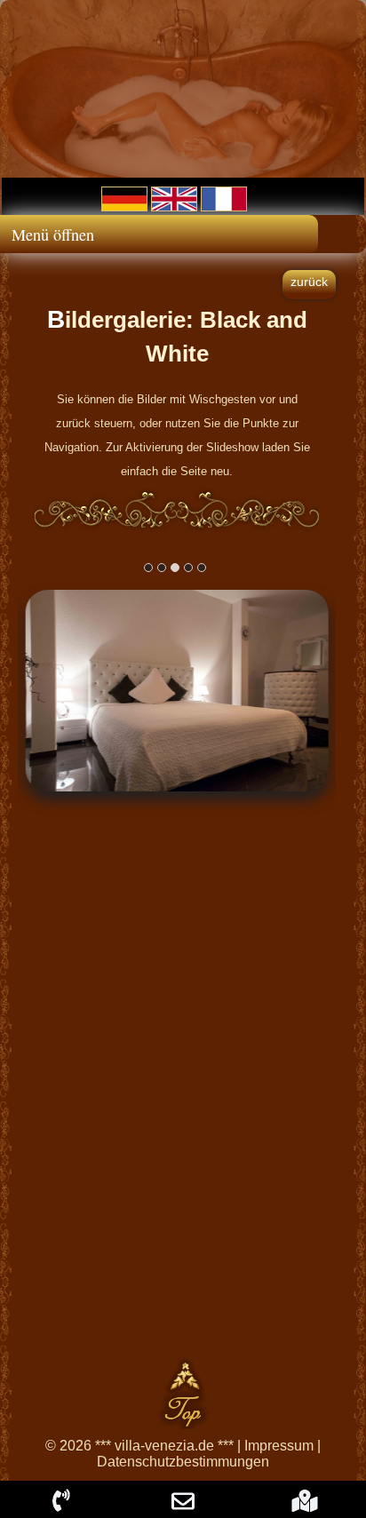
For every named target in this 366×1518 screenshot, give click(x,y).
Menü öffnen (53, 234)
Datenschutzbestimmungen (183, 1461)
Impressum (279, 1445)
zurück (309, 281)
